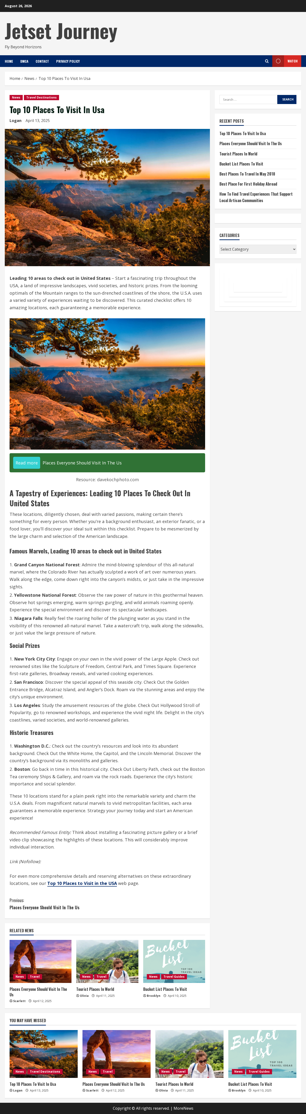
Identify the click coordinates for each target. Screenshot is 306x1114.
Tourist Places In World (95, 989)
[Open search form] (267, 61)
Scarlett (19, 1001)
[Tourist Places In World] (107, 961)
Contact (42, 61)
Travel (35, 977)
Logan (16, 120)
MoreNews (183, 1108)
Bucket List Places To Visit (165, 989)
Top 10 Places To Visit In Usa (242, 133)
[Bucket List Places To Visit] (174, 961)
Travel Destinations (41, 97)
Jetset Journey (61, 30)
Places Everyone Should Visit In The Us (44, 904)
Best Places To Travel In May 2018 (247, 174)
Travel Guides (174, 977)
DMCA (24, 61)
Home (9, 61)
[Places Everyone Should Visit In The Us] (40, 961)
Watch (293, 60)
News (16, 97)
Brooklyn (153, 996)
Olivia (84, 996)
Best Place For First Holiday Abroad (248, 184)
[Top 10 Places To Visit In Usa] (44, 1054)
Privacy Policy (68, 61)
